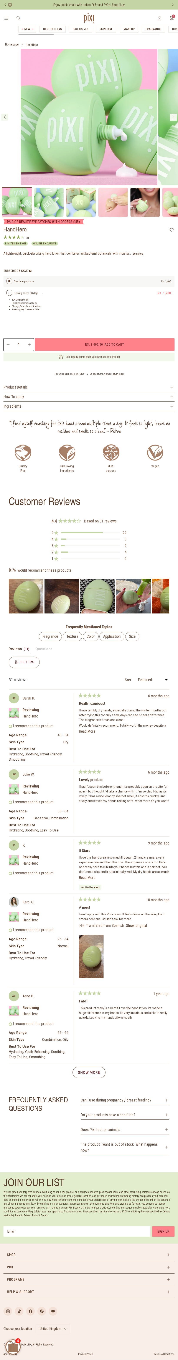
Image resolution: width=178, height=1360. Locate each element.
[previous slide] (4, 117)
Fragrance (153, 29)
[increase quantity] (30, 344)
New (27, 29)
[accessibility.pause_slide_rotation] (10, 4)
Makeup (129, 29)
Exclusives (81, 29)
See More (138, 253)
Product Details (15, 387)
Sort (128, 680)
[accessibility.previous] (5, 5)
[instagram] (7, 1311)
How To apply (13, 396)
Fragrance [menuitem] (50, 636)
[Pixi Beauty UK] (89, 18)
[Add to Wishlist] (172, 230)
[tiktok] (19, 1311)
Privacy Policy (85, 1354)
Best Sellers (52, 29)
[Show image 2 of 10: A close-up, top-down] (49, 202)
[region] (89, 596)
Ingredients (12, 406)
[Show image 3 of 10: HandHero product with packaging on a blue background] (81, 202)
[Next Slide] (165, 596)
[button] (89, 532)
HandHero (32, 45)
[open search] (18, 18)
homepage (12, 44)
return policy (118, 374)
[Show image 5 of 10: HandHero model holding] (145, 202)
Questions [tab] (43, 650)
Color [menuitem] (91, 636)
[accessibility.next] (173, 5)
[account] (159, 18)
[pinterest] (41, 1311)
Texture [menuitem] (72, 636)
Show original (136, 925)
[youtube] (53, 1311)
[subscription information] (30, 271)
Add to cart (104, 344)
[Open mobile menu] (6, 18)
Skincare (106, 29)
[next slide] (173, 117)
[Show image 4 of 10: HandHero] (113, 202)
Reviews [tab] (19, 650)
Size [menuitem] (132, 636)
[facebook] (30, 1311)
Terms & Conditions (164, 1354)
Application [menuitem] (112, 636)
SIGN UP (163, 1231)
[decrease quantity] (8, 344)
